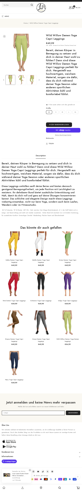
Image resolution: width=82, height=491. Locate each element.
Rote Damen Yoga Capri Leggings (14, 301)
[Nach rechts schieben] (39, 80)
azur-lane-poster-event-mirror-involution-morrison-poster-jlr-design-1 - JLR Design (20, 475)
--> (41, 244)
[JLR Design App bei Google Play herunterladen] (9, 446)
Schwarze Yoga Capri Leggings (41, 301)
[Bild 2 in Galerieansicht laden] (21, 80)
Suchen (32, 5)
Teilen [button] (51, 144)
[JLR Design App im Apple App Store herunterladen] (9, 441)
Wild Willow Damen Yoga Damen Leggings (67, 340)
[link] (4, 488)
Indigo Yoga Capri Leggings (67, 301)
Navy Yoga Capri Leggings (14, 380)
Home (26, 23)
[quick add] (24, 231)
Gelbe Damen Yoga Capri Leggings (14, 261)
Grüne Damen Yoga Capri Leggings (67, 261)
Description (41, 155)
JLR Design (44, 475)
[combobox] (18, 5)
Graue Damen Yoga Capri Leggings (41, 340)
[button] (75, 7)
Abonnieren (73, 413)
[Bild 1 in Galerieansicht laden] (10, 80)
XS (49, 112)
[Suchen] (59, 488)
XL (75, 112)
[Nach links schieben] (4, 80)
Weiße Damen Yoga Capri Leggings (41, 261)
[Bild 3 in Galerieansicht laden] (32, 80)
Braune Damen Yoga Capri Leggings (14, 340)
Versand (55, 45)
